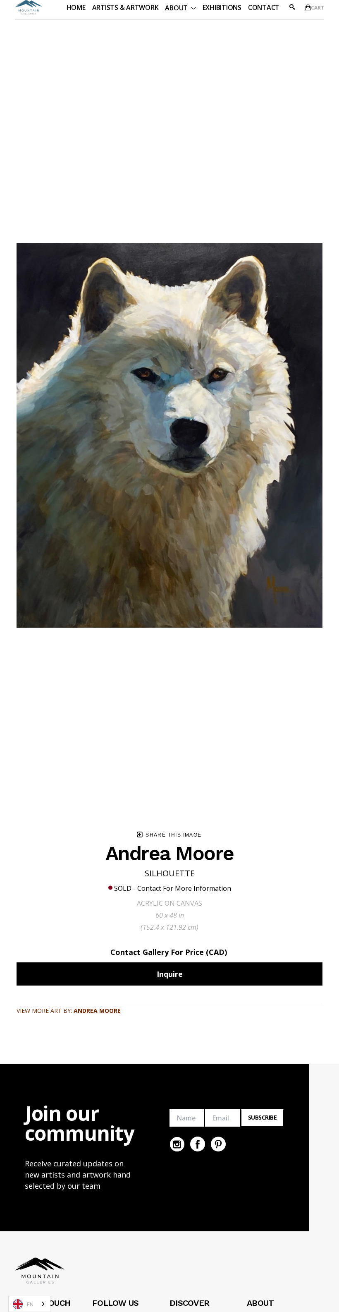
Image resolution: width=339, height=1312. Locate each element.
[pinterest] (218, 1144)
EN (30, 1304)
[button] (180, 7)
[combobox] (29, 1304)
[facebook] (197, 1144)
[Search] (292, 7)
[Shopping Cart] (308, 7)
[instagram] (177, 1144)
